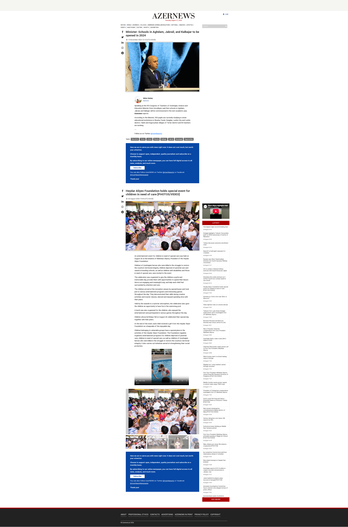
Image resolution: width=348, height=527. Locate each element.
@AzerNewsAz (156, 133)
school (149, 139)
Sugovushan (188, 139)
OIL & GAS (143, 25)
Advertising (167, 514)
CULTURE (139, 27)
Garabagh (179, 139)
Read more (146, 100)
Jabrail (171, 139)
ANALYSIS (182, 25)
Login (226, 14)
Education (134, 139)
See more (215, 499)
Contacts (155, 514)
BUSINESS (136, 25)
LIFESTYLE (190, 25)
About (124, 514)
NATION (123, 25)
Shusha (156, 139)
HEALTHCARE (131, 27)
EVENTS (123, 27)
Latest (215, 223)
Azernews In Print (184, 514)
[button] (122, 32)
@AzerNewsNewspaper (139, 175)
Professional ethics (138, 514)
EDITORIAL (174, 25)
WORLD (129, 25)
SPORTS (146, 27)
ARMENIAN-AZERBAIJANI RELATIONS (159, 25)
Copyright (215, 514)
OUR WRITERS (154, 27)
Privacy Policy (202, 514)
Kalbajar (164, 139)
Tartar (142, 139)
